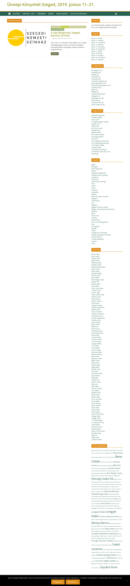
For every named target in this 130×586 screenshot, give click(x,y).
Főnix (93, 184)
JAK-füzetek (110, 496)
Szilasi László (112, 552)
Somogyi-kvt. (95, 226)
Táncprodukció (96, 102)
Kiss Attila (98, 503)
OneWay (94, 218)
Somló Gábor (95, 410)
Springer (94, 228)
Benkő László (95, 275)
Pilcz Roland (95, 391)
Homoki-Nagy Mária (98, 318)
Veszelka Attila (96, 433)
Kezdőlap (16, 14)
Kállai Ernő (94, 327)
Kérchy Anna (95, 329)
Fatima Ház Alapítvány (102, 486)
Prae (92, 224)
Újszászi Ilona (108, 567)
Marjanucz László (117, 519)
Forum (93, 186)
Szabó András (100, 545)
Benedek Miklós (96, 273)
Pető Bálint (95, 386)
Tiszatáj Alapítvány (97, 239)
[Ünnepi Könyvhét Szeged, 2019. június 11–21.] (9, 14)
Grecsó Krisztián (96, 312)
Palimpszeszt (95, 220)
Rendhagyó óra (96, 98)
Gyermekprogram (97, 83)
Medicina (94, 211)
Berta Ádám (95, 278)
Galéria (51, 14)
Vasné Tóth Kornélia (98, 431)
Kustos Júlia (95, 335)
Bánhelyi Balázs (96, 263)
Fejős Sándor (95, 299)
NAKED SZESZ (119, 529)
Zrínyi (93, 243)
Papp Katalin (95, 376)
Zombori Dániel (96, 440)
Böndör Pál (95, 282)
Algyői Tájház (94, 450)
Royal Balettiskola (99, 538)
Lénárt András (98, 519)
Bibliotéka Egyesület (98, 115)
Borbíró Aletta (114, 468)
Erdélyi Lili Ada (96, 297)
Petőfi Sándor (103, 536)
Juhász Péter (95, 324)
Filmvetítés (95, 79)
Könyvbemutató (96, 94)
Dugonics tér (64, 27)
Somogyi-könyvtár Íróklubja (102, 541)
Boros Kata (94, 471)
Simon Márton (96, 405)
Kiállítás (93, 92)
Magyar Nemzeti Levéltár (99, 207)
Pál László (94, 371)
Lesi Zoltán (95, 346)
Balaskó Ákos (95, 258)
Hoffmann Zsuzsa (97, 316)
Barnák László (68, 38)
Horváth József (99, 491)
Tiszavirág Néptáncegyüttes (98, 558)
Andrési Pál (120, 450)
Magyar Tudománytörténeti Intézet (103, 209)
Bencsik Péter (111, 457)
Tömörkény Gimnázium (99, 149)
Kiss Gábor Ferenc (115, 503)
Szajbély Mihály (117, 549)
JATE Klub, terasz (97, 128)
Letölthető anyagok (78, 14)
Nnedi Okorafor (106, 531)
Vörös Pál (111, 563)
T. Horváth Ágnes (97, 420)
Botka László (101, 471)
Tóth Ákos (99, 561)
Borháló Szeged (96, 117)
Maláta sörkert (96, 132)
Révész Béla (95, 395)
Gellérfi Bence (96, 310)
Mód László (95, 363)
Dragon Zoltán (117, 479)
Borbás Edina (95, 284)
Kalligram (94, 199)
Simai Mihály (95, 401)
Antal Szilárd (95, 256)
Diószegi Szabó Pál (102, 478)
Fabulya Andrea (113, 484)
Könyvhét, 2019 (28, 14)
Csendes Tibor (96, 290)
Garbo (93, 188)
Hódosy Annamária (97, 314)
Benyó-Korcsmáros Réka (107, 462)
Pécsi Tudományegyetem (99, 222)
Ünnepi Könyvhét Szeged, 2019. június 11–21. (51, 4)
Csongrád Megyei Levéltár (100, 122)
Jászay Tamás (97, 501)
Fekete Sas (95, 179)
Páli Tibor (117, 536)
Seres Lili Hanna (96, 399)
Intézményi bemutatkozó (78, 27)
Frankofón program (97, 81)
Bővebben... (73, 582)
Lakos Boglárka (118, 508)
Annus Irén (94, 453)
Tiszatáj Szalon (96, 147)
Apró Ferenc (101, 453)
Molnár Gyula (95, 365)
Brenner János (108, 471)
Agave (93, 164)
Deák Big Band (116, 475)
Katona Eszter (113, 501)
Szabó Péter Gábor (97, 414)
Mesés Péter (95, 356)
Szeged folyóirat (95, 552)
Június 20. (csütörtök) (98, 57)
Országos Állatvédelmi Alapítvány (104, 533)
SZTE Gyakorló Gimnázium (100, 141)
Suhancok (94, 545)
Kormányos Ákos (97, 331)
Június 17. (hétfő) (96, 51)
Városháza (94, 154)
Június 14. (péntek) (97, 45)
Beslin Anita (100, 465)
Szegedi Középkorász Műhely (101, 235)
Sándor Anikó (95, 397)
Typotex (94, 241)
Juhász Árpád (95, 322)
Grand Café (95, 126)
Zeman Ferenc (95, 567)
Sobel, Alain (95, 408)
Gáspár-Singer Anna (97, 307)
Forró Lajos (111, 486)
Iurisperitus (95, 192)
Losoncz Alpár (96, 350)
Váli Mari (106, 563)
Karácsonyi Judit (105, 501)
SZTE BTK (94, 139)
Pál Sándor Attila (96, 373)
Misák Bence (100, 526)
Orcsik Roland (115, 531)
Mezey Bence (100, 523)
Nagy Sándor (110, 529)
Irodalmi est (95, 87)
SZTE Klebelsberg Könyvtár (100, 143)
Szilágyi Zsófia (96, 418)
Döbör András (104, 482)
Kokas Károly (104, 506)
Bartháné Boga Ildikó (98, 267)
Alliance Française (103, 450)
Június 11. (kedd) (96, 38)
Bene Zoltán (95, 271)
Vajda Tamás (109, 560)
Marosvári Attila (96, 352)
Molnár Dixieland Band (110, 526)
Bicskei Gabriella (108, 465)
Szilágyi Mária (95, 416)
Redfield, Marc (96, 393)
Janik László (94, 498)
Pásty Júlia (94, 378)
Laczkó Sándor (96, 337)
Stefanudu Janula (118, 541)
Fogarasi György (96, 305)
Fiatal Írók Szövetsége (98, 182)
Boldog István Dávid (104, 468)
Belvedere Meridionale (98, 173)
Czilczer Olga (95, 293)
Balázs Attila (95, 261)
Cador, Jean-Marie (97, 288)
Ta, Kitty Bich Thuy (97, 422)
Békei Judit (104, 473)
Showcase (94, 100)
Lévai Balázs (95, 348)
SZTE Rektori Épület (97, 145)
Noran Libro (95, 216)
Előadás (93, 75)
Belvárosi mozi (103, 457)
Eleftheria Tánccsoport (114, 482)
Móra (93, 213)
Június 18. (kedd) (96, 53)
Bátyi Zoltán (95, 269)
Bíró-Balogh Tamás (97, 280)
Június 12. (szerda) (97, 40)
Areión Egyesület (96, 169)
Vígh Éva (94, 435)
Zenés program (96, 105)
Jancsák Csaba (117, 496)
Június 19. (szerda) (97, 55)
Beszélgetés (55, 27)
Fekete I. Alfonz (96, 301)
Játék (93, 90)
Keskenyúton (95, 201)
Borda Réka (95, 286)
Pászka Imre (95, 380)
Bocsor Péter (94, 468)
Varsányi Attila (96, 429)
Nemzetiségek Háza (96, 531)
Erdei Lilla (94, 484)
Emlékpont (94, 177)
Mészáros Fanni (96, 359)
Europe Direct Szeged (103, 484)
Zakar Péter (117, 563)
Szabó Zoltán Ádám (107, 549)
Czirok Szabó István (97, 295)
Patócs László (96, 382)
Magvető (94, 205)
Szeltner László (104, 552)
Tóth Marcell (95, 425)
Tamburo (119, 555)
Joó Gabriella (101, 498)
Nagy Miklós (95, 367)
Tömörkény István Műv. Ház (100, 152)
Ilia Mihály (111, 494)
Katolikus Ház (95, 130)
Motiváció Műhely (100, 529)
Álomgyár (94, 167)
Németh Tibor (96, 369)
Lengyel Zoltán (98, 512)
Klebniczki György (96, 506)
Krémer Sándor (101, 508)
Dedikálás (94, 73)
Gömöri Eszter (111, 489)
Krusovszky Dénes (97, 333)
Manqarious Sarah (107, 519)
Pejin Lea (94, 384)
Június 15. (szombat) (57, 29)
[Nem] (127, 581)
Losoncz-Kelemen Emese (109, 516)
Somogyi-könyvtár (97, 137)
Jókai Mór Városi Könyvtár (99, 196)
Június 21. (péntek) (97, 60)
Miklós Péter (95, 361)
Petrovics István (96, 388)
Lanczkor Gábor (96, 339)
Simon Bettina (96, 403)
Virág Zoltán (95, 437)
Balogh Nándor (109, 453)
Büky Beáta (94, 475)
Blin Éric (117, 465)
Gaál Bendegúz (103, 489)
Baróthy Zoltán (96, 265)
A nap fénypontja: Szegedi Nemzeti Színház (65, 34)
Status (93, 231)
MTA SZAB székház (97, 135)
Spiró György (95, 412)
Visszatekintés (62, 14)
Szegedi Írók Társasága (99, 233)
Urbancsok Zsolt (96, 427)
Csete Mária (101, 475)
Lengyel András (96, 344)
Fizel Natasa (95, 303)
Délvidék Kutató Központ (99, 175)
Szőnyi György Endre (106, 555)
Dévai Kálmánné (95, 482)
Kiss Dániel (105, 503)
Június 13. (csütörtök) (98, 43)
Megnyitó (94, 96)
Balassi (93, 171)
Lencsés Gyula (96, 342)
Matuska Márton (96, 354)
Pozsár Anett (111, 536)
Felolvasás (94, 77)
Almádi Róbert (59, 38)
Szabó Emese (108, 545)
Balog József (118, 453)
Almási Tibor (95, 254)
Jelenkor (94, 194)
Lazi (92, 203)
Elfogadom (58, 582)
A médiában (41, 14)
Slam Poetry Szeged (110, 538)
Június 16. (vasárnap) (98, 49)
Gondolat (94, 190)
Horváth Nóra (95, 320)
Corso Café (95, 120)
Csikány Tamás (108, 475)
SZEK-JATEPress (96, 237)
